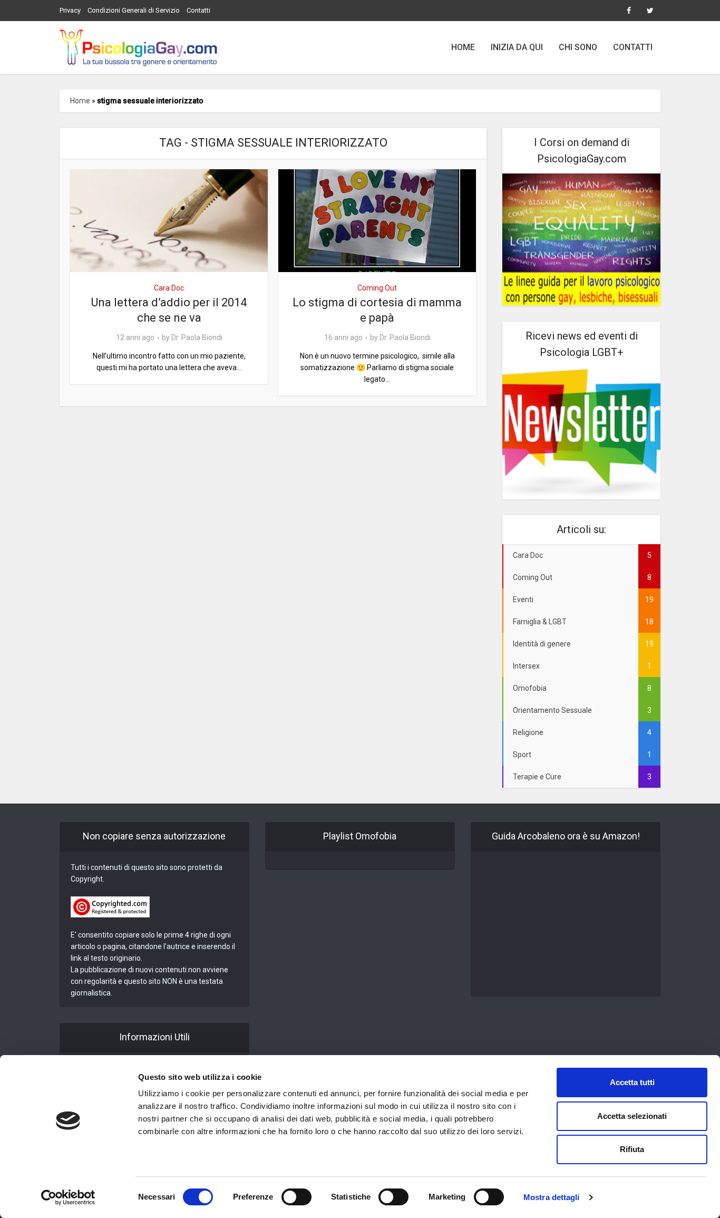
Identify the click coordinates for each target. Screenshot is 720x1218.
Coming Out (377, 288)
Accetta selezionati (632, 1115)
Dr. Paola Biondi (196, 337)
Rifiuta (632, 1149)
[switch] (296, 1196)
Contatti (198, 10)
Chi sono (578, 47)
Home (463, 47)
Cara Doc (169, 288)
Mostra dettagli (551, 1197)
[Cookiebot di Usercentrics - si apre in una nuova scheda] (68, 1197)
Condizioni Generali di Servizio (133, 10)
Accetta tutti (632, 1082)
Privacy (70, 10)
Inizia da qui (517, 47)
